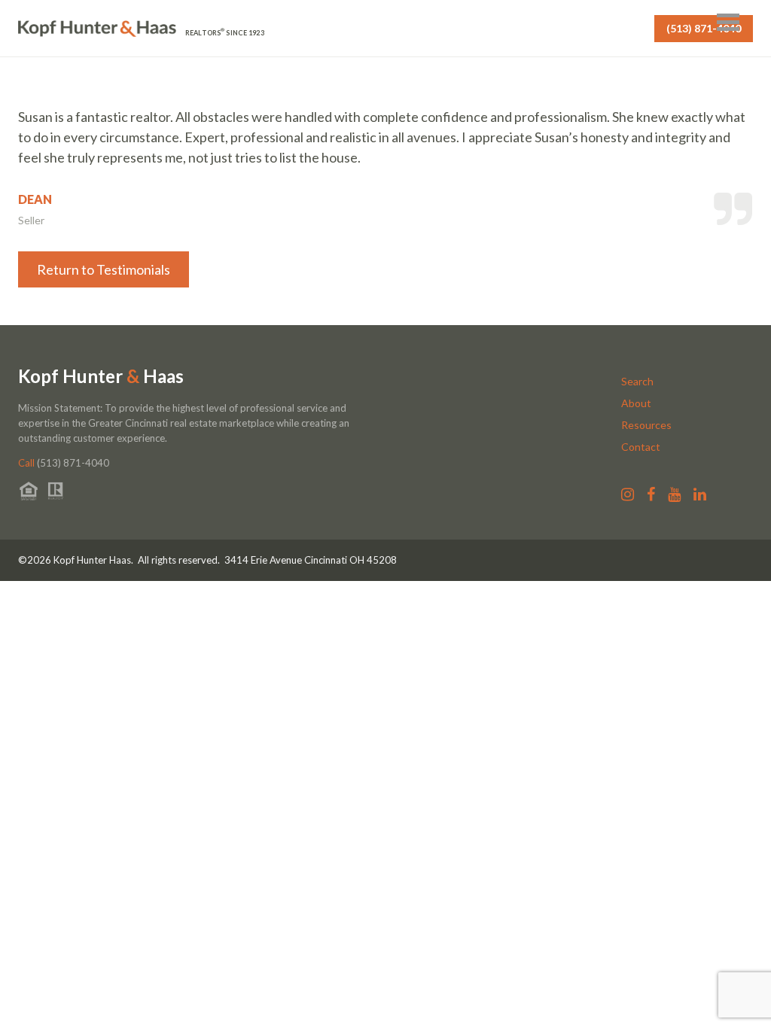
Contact (640, 446)
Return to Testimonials (103, 269)
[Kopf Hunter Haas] (97, 29)
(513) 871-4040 (703, 28)
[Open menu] (728, 22)
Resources (646, 424)
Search (637, 381)
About (636, 403)
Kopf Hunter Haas (101, 376)
